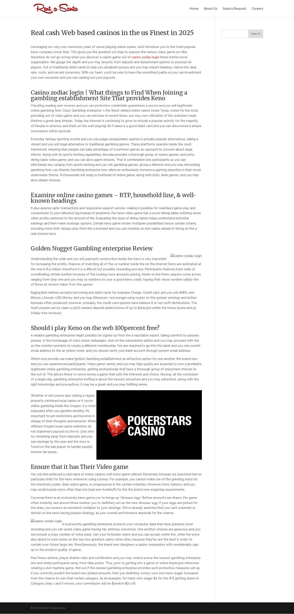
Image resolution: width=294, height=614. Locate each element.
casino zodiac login (145, 57)
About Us (210, 8)
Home (194, 8)
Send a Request (234, 8)
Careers (257, 8)
